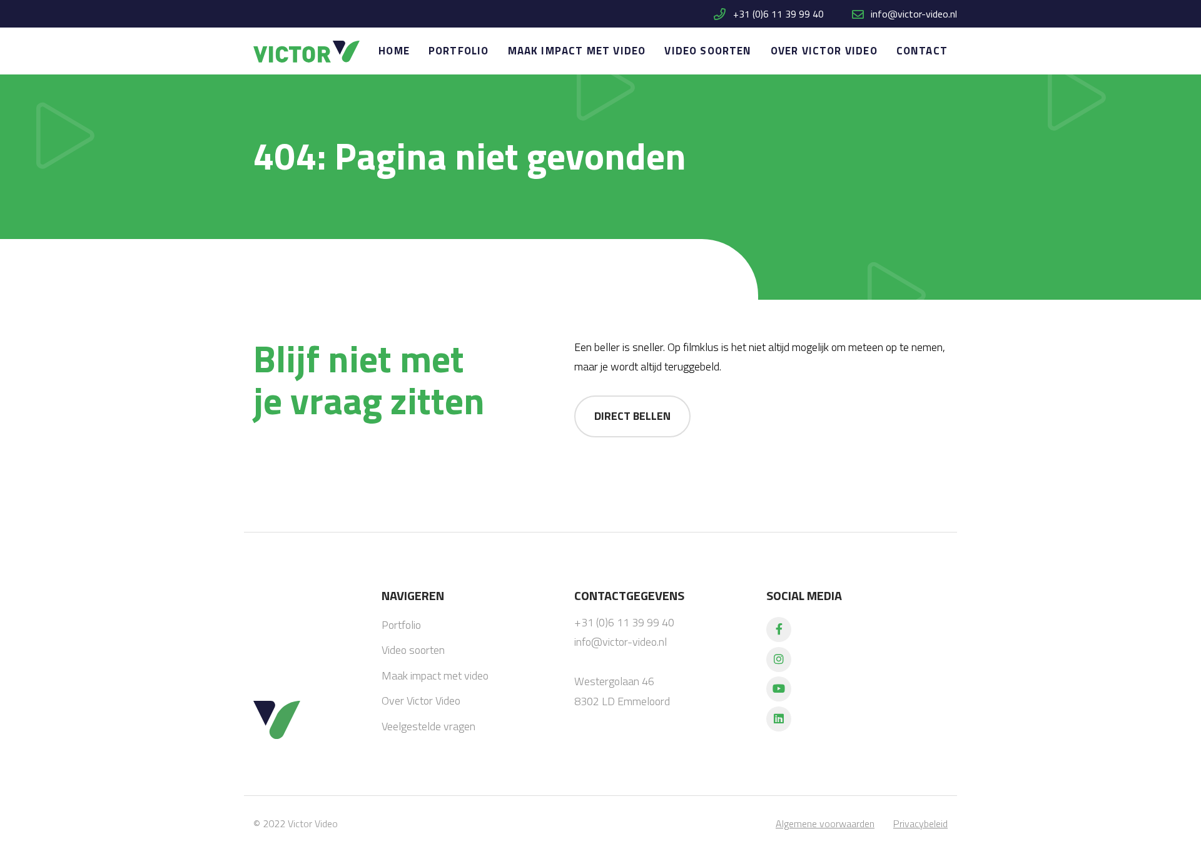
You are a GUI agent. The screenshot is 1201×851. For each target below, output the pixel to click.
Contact (922, 51)
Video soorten (707, 51)
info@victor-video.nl (914, 13)
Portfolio (458, 51)
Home (394, 51)
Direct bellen (632, 415)
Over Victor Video (824, 51)
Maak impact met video (577, 51)
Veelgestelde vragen (428, 726)
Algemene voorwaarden (825, 823)
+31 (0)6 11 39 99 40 (777, 13)
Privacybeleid (920, 823)
